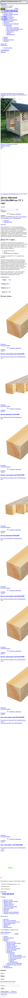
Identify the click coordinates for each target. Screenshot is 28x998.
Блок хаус (6, 910)
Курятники (6, 909)
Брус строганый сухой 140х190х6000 (12, 717)
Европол (6, 926)
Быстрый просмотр (5, 345)
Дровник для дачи (8, 905)
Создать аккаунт (13, 992)
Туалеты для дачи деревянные (11, 912)
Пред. (2, 97)
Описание (6, 220)
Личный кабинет (8, 967)
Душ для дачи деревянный (10, 906)
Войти (2, 988)
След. (2, 147)
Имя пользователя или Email (8, 981)
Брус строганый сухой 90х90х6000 (12, 845)
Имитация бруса (8, 927)
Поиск (16, 8)
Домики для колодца (9, 904)
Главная (3, 93)
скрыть (2, 850)
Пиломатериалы (9, 93)
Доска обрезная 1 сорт (6, 218)
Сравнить (3, 215)
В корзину (3, 211)
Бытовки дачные (8, 902)
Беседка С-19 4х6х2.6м (6, 144)
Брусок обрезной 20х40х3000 (10, 535)
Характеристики (8, 222)
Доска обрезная (17, 93)
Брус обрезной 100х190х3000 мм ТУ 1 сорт (12, 193)
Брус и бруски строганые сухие (9, 356)
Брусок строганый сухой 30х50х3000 (12, 475)
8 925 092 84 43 (8, 894)
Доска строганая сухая (9, 923)
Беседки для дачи (8, 900)
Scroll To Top (4, 994)
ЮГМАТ (6, 929)
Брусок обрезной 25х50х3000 (10, 414)
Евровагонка (7, 924)
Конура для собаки (8, 908)
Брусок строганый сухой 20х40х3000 (12, 596)
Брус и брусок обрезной (7, 417)
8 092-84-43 (14, 868)
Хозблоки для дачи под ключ (11, 913)
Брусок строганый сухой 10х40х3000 (12, 354)
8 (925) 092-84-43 (11, 10)
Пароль (3, 985)
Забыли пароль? (5, 991)
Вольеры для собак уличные (11, 901)
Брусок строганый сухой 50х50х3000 (12, 656)
